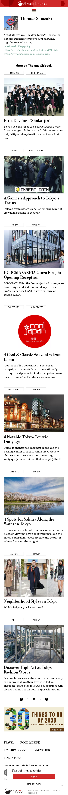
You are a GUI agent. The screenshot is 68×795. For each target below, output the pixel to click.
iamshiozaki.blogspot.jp (17, 46)
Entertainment (15, 750)
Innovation (41, 750)
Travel (9, 742)
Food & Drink (30, 742)
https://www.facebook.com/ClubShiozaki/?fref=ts (31, 49)
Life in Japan (13, 758)
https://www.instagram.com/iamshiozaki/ (27, 53)
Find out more (34, 783)
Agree (34, 776)
